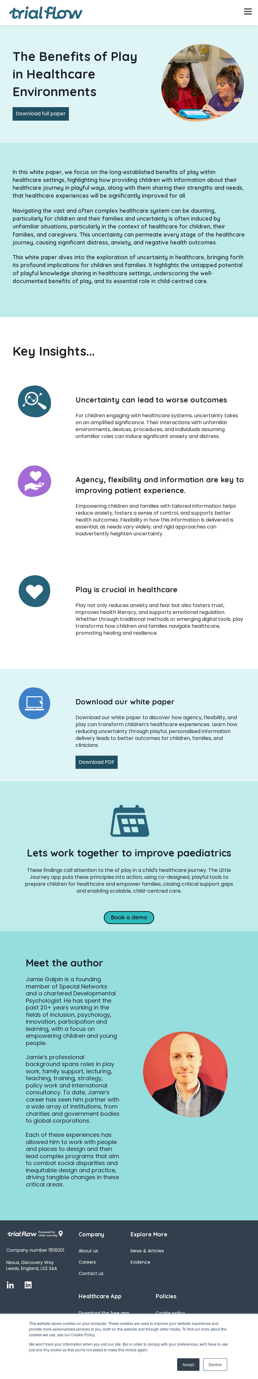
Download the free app (104, 1313)
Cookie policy (170, 1313)
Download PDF (97, 762)
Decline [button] (215, 1364)
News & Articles (147, 1251)
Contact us (91, 1273)
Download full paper (41, 113)
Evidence (140, 1262)
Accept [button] (188, 1364)
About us (88, 1251)
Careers (87, 1262)
